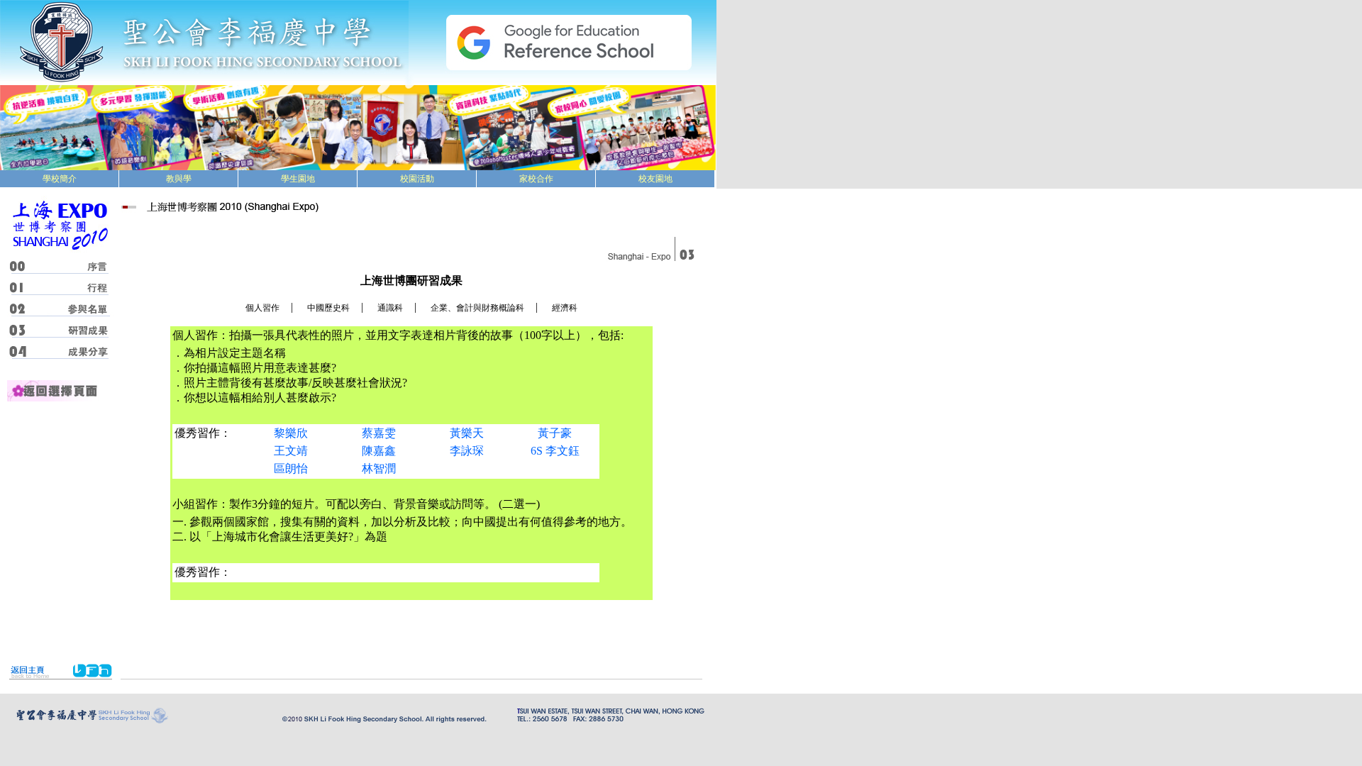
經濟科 (564, 308)
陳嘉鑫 (379, 451)
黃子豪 (555, 433)
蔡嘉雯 (379, 433)
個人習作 (262, 308)
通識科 (390, 308)
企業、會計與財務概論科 (477, 308)
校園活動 (417, 179)
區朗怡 (291, 468)
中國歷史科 (328, 308)
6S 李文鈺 (555, 451)
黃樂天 (467, 433)
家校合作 (536, 179)
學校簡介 (60, 179)
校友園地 (655, 179)
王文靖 (291, 451)
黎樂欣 (291, 433)
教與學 (179, 179)
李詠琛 (467, 451)
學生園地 (298, 179)
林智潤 (379, 468)
